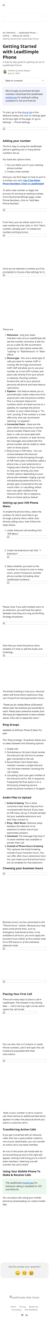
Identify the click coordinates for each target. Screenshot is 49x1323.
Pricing (22, 1306)
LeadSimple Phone (27, 32)
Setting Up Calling (20, 35)
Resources (33, 1306)
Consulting (16, 1309)
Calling (6, 35)
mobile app (11, 97)
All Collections (9, 32)
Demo (13, 1306)
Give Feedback (31, 1309)
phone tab (27, 112)
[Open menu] (43, 4)
